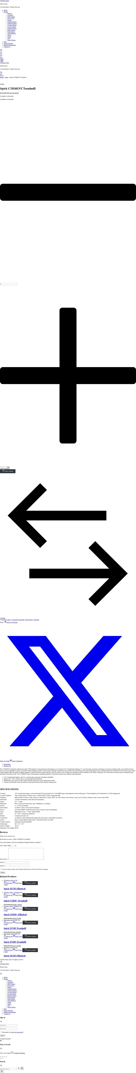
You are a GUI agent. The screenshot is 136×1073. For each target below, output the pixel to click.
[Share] (4, 1056)
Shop (5, 42)
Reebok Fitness (11, 28)
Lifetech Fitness (12, 23)
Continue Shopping (19, 1053)
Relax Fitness (11, 30)
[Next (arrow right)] (2, 1058)
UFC (8, 38)
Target (9, 35)
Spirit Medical (11, 33)
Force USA (10, 18)
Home (5, 10)
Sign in (2, 1035)
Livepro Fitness (11, 25)
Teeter (9, 37)
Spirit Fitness (11, 32)
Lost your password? (17, 1032)
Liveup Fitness (11, 27)
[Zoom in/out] (0, 1056)
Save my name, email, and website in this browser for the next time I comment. (25, 869)
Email (2, 866)
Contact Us (7, 47)
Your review (4, 859)
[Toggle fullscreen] (2, 1056)
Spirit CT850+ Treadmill (15, 901)
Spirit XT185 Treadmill (15, 928)
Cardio (2, 84)
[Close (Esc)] (6, 1056)
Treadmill (36, 620)
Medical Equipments (10, 45)
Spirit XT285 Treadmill (15, 942)
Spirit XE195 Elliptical (14, 955)
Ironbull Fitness (11, 22)
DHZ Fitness (11, 17)
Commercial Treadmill (17, 620)
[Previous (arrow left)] (0, 1058)
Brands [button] (6, 12)
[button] (8, 895)
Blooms (9, 13)
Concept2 (10, 15)
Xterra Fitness (11, 40)
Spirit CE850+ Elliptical (15, 914)
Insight (9, 20)
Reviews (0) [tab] (7, 766)
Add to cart (4, 468)
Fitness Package (8, 43)
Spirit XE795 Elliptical (14, 888)
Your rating (4, 845)
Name (2, 862)
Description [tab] (7, 764)
